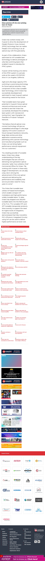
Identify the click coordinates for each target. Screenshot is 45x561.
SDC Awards (27, 544)
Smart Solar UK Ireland (15, 545)
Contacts (4, 544)
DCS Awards (27, 542)
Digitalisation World (15, 550)
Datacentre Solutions (15, 548)
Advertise (4, 541)
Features (4, 533)
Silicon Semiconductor (15, 534)
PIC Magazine (13, 536)
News (3, 531)
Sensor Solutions (14, 546)
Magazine (4, 535)
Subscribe (4, 543)
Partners (4, 539)
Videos (4, 537)
